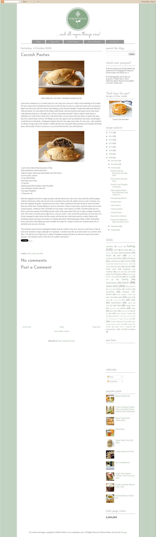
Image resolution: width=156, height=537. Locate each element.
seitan (108, 305)
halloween (129, 274)
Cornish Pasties (116, 212)
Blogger (124, 532)
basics (116, 250)
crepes (108, 264)
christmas (131, 258)
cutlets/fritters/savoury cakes (123, 264)
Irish (120, 277)
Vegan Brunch (123, 321)
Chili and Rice (116, 205)
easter (118, 272)
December (115, 161)
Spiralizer (124, 311)
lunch (29, 253)
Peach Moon (120, 429)
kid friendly (122, 279)
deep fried (117, 266)
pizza (107, 300)
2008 (111, 158)
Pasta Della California (118, 216)
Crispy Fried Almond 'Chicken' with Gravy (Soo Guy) (125, 476)
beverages (124, 250)
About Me (54, 42)
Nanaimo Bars (116, 202)
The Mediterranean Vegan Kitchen (117, 319)
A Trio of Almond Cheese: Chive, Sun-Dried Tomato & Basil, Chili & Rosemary (125, 409)
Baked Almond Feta (122, 396)
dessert (128, 266)
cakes (130, 256)
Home (38, 42)
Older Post (96, 327)
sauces (130, 303)
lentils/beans (111, 283)
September (115, 226)
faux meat (127, 272)
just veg (128, 277)
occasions (110, 292)
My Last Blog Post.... (123, 462)
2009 (111, 154)
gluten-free (110, 274)
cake (119, 255)
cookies (127, 261)
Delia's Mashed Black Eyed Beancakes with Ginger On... (119, 192)
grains (120, 274)
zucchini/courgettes (128, 329)
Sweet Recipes (73, 42)
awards (120, 246)
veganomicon (111, 329)
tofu (133, 318)
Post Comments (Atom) (66, 341)
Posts (111, 377)
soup (133, 308)
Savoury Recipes (94, 42)
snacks (123, 308)
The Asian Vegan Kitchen (125, 316)
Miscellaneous (130, 286)
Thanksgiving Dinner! (119, 198)
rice (123, 300)
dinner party (111, 269)
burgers (108, 256)
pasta (120, 297)
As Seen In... (114, 42)
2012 (111, 143)
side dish (40, 253)
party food (110, 297)
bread (116, 253)
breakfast (126, 253)
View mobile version (61, 331)
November (115, 164)
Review (115, 300)
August (114, 230)
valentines (113, 321)
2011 (111, 147)
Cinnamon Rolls (116, 209)
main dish (112, 286)
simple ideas (130, 305)
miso (110, 289)
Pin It (30, 241)
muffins (118, 289)
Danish (108, 266)
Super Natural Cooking (124, 313)
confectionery (115, 261)
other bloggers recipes (124, 294)
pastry (34, 253)
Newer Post (27, 327)
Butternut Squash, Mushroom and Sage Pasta (119, 173)
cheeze (119, 258)
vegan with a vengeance (123, 327)
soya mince (114, 311)
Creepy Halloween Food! (124, 451)
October (114, 168)
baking (131, 246)
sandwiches (116, 302)
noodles (128, 289)
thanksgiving (110, 316)
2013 (111, 140)
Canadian (109, 258)
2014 (111, 136)
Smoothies (113, 308)
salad (133, 300)
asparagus (109, 246)
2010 (111, 150)
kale (107, 279)
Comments (113, 381)
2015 (111, 133)
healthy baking (111, 277)
